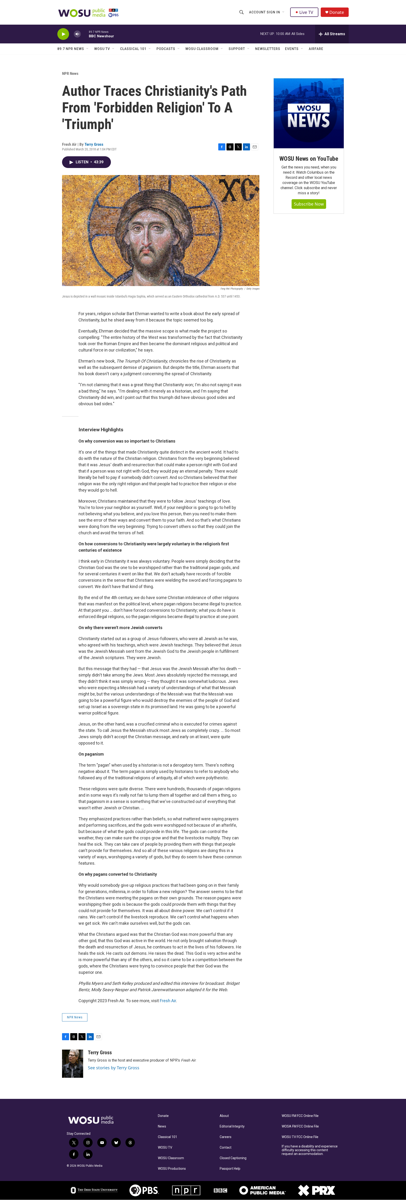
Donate (336, 12)
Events (292, 49)
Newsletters (267, 49)
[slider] (85, 33)
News (162, 1126)
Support (237, 49)
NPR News (70, 73)
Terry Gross (94, 144)
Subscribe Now (309, 204)
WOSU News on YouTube (308, 158)
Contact (225, 1147)
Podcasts (165, 49)
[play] (63, 34)
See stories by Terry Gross (113, 1067)
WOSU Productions (172, 1168)
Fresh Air (168, 1000)
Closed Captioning (233, 1158)
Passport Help (230, 1168)
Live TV (306, 12)
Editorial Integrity (232, 1126)
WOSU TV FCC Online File (300, 1137)
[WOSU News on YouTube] (309, 113)
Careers (225, 1137)
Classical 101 (133, 49)
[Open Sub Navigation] (283, 12)
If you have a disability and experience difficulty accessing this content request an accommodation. (310, 1150)
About (224, 1116)
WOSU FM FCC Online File (300, 1116)
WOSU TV (102, 49)
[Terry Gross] (72, 1064)
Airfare (316, 49)
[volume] (77, 34)
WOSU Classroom (202, 49)
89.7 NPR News (70, 49)
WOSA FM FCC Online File (300, 1126)
